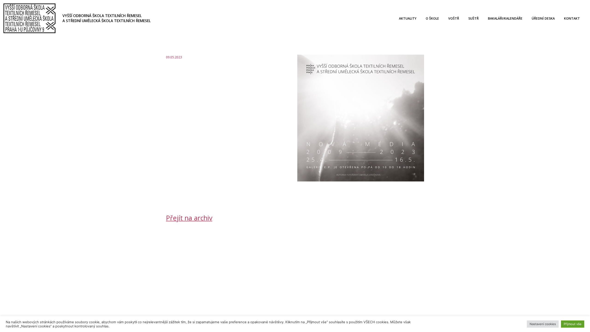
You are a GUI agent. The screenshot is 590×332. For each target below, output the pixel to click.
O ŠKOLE (432, 18)
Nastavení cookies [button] (543, 324)
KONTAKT (572, 18)
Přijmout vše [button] (572, 324)
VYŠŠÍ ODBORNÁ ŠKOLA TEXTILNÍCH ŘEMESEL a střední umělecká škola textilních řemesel (106, 18)
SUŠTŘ (473, 18)
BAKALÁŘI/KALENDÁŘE (505, 18)
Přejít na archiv (189, 217)
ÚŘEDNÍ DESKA (543, 18)
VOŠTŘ (453, 18)
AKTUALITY (407, 18)
